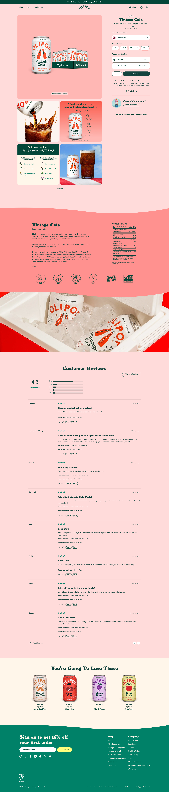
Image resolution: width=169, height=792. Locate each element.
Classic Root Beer (40, 709)
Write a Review (133, 375)
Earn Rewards (133, 740)
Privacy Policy (99, 787)
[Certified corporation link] (21, 778)
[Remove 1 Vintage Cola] (114, 74)
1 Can (115, 48)
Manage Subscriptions (116, 747)
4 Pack (123, 48)
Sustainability (133, 744)
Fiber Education (114, 744)
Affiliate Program (134, 762)
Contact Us (112, 765)
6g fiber (137, 114)
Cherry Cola (69, 709)
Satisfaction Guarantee (117, 758)
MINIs (144, 114)
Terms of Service (87, 787)
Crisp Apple (129, 709)
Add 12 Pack (40, 699)
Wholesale (132, 769)
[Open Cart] (147, 7)
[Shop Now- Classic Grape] (99, 688)
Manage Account (114, 751)
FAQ (109, 740)
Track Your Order (114, 755)
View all (60, 188)
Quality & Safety (134, 751)
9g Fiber (131, 16)
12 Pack (144, 48)
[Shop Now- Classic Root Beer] (40, 688)
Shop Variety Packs (131, 104)
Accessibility (112, 762)
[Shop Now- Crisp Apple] (129, 688)
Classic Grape (99, 709)
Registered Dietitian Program (139, 765)
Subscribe (64, 750)
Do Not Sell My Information (114, 787)
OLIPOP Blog (133, 755)
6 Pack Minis (134, 48)
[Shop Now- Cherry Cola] (69, 688)
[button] (138, 643)
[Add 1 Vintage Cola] (120, 74)
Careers (131, 747)
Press (130, 758)
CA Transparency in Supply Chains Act (137, 787)
